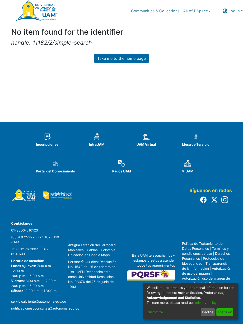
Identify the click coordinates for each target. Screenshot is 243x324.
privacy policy (206, 303)
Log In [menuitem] (234, 11)
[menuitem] (197, 11)
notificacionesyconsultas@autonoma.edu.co (45, 308)
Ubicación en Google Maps (89, 255)
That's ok (225, 312)
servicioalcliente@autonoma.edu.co (38, 301)
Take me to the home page (121, 58)
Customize (155, 312)
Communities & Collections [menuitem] (155, 11)
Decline (207, 312)
